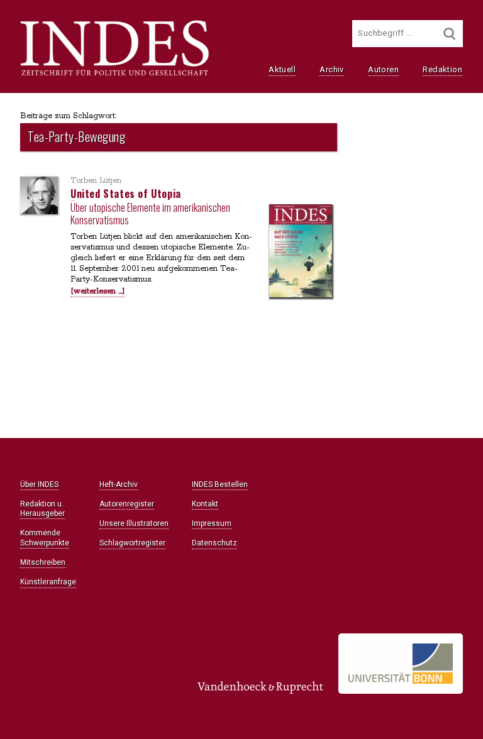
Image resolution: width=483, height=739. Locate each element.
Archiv (331, 69)
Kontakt (205, 504)
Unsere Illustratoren (134, 523)
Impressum (211, 523)
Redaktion (442, 69)
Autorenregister (126, 504)
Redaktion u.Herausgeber (42, 509)
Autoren (383, 69)
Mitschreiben (42, 562)
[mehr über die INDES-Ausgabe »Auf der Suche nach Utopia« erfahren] (300, 252)
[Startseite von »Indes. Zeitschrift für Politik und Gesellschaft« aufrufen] (114, 74)
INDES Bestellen (220, 484)
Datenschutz (214, 543)
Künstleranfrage (48, 582)
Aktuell (282, 69)
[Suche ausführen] (449, 33)
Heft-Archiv (118, 484)
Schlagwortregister (132, 543)
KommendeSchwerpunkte (44, 537)
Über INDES (39, 484)
